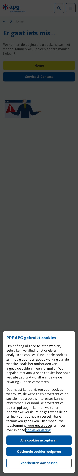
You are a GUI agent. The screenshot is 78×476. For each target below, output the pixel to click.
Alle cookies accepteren (39, 440)
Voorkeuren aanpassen (39, 463)
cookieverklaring (38, 430)
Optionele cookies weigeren (39, 451)
